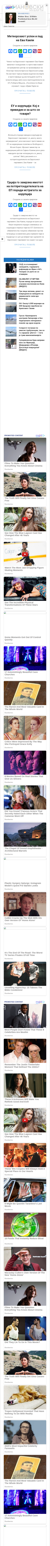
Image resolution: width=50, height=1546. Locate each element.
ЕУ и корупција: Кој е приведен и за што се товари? (25, 109)
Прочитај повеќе (25, 91)
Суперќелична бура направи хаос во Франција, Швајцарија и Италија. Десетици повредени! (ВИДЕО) (31, 345)
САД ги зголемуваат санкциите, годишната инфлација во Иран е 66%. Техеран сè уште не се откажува (30, 269)
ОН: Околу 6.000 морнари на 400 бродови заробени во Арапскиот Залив (31, 305)
